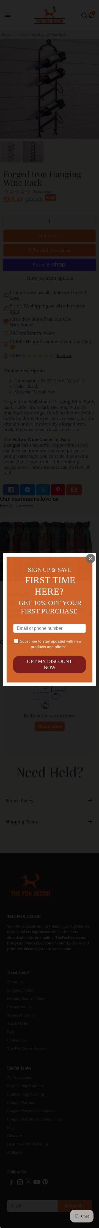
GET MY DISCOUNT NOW (49, 664)
